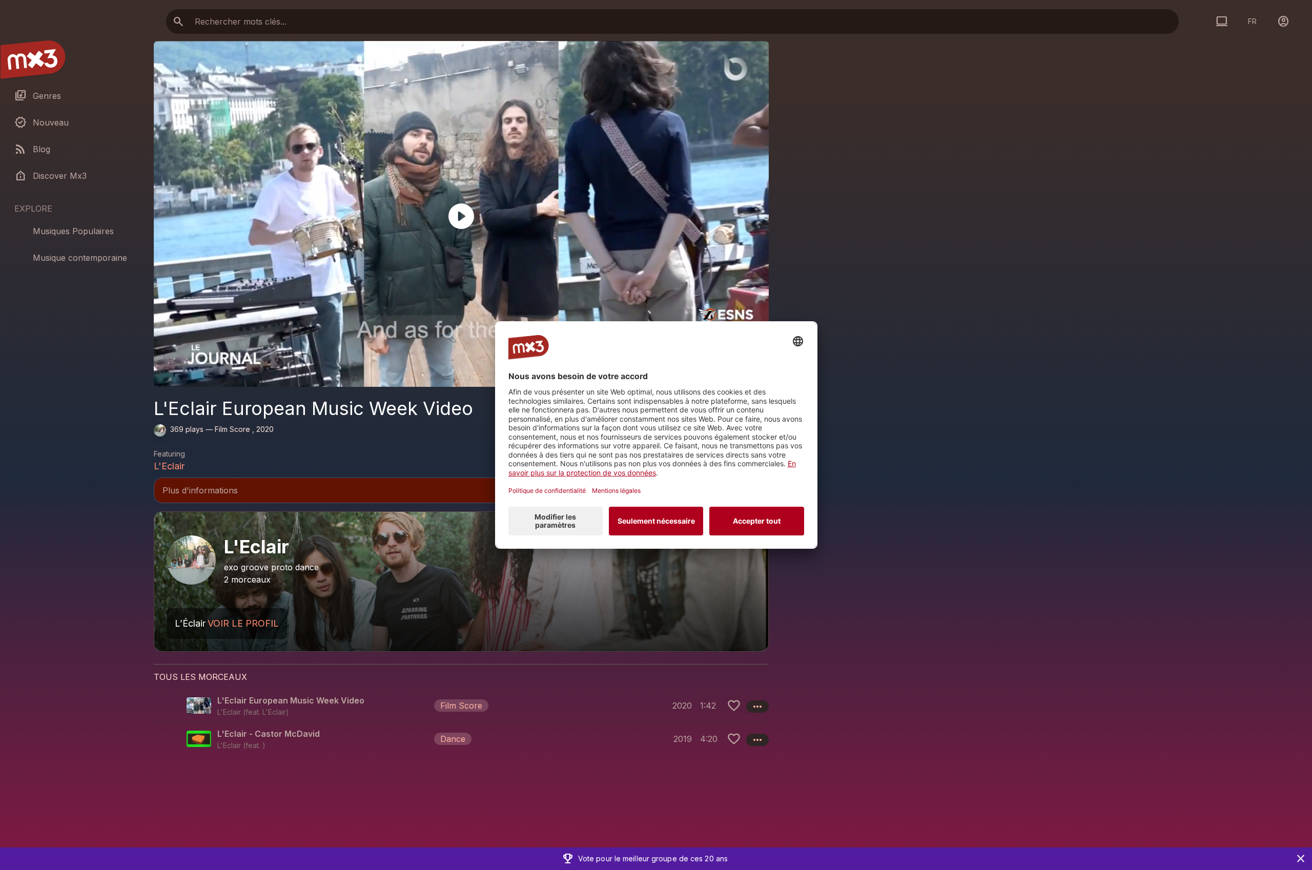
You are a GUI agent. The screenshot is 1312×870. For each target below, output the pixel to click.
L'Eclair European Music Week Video (290, 700)
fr (1252, 21)
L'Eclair (169, 466)
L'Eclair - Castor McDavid (268, 734)
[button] (461, 705)
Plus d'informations (461, 491)
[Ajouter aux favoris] (734, 705)
